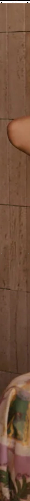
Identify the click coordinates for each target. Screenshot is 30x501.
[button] (1, 2)
